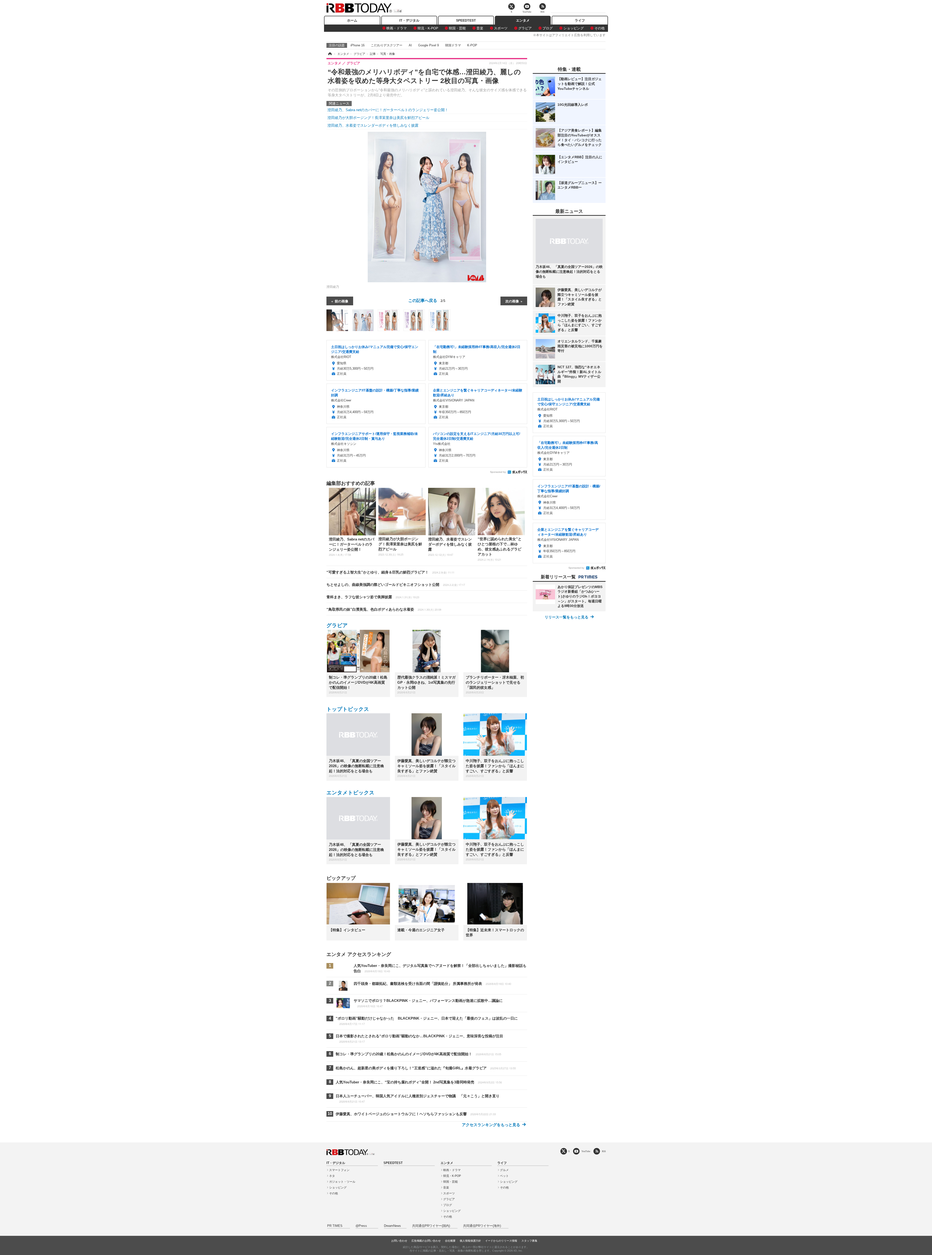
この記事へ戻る (426, 300)
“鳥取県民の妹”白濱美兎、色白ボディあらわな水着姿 (383, 609)
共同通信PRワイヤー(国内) (431, 1226)
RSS (604, 1151)
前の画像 (341, 301)
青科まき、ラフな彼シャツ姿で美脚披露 (372, 597)
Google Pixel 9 (428, 45)
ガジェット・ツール (342, 1181)
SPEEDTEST (466, 20)
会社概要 (450, 1240)
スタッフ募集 (529, 1240)
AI (410, 45)
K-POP (472, 45)
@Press (361, 1226)
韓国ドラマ (453, 45)
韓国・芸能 (457, 28)
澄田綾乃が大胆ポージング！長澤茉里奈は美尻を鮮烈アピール (378, 118)
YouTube (586, 1151)
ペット (504, 1176)
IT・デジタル (409, 20)
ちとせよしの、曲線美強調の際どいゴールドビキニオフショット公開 (395, 584)
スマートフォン (339, 1170)
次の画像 (512, 301)
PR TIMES (334, 1226)
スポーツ (501, 28)
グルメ (504, 1170)
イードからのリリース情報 (501, 1240)
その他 (599, 28)
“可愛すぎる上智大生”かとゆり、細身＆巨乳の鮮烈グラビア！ (390, 572)
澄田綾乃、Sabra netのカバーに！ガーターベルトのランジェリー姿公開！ (387, 110)
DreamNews (392, 1226)
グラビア (525, 28)
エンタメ (523, 20)
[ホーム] (329, 54)
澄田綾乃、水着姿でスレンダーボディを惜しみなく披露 (372, 125)
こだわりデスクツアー (386, 45)
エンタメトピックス (350, 792)
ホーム (352, 20)
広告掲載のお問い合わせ (426, 1240)
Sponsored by (498, 472)
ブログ (547, 28)
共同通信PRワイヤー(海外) (482, 1226)
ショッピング (573, 28)
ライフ (580, 20)
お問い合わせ (399, 1240)
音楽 (479, 28)
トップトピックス (347, 709)
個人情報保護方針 (470, 1240)
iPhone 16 (357, 45)
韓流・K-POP (427, 28)
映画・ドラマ (396, 28)
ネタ (332, 1176)
